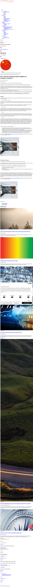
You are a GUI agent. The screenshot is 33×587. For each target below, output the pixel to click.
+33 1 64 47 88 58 (2, 567)
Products (3, 22)
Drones (5, 17)
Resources (3, 30)
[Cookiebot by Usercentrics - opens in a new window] (28, 283)
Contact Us (1, 580)
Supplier (5, 14)
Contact (3, 38)
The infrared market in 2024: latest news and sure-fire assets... (11, 332)
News (4, 35)
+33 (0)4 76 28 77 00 (2, 578)
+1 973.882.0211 (2, 556)
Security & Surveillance (7, 18)
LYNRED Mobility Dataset (7, 27)
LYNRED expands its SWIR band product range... (9, 260)
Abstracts (5, 24)
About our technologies (7, 23)
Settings (29, 300)
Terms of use (4, 573)
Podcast (5, 32)
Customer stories (6, 33)
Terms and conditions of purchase (6, 574)
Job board (5, 36)
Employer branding (6, 37)
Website (1, 559)
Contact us (1, 544)
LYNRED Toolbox (6, 28)
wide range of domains (18, 92)
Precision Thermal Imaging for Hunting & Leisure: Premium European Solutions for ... (15, 231)
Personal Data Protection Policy (6, 575)
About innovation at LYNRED (8, 26)
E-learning (5, 25)
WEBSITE (1, 570)
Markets (3, 15)
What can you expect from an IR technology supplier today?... (11, 532)
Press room (5, 34)
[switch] (12, 297)
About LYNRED (4, 11)
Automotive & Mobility (7, 20)
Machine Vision (6, 21)
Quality (5, 13)
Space (4, 16)
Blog (4, 31)
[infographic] (9, 155)
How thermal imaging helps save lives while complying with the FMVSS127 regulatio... (15, 503)
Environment (5, 19)
